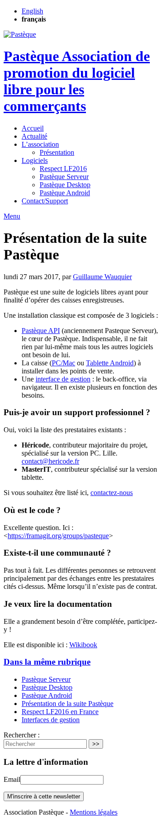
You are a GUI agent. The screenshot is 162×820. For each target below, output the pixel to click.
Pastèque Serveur (64, 176)
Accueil (33, 128)
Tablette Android (110, 363)
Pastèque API (41, 330)
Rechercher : (22, 735)
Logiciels (35, 160)
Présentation (57, 152)
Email (12, 779)
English (32, 11)
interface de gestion (63, 379)
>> (95, 744)
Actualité (34, 136)
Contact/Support (45, 201)
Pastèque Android (65, 193)
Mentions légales (93, 812)
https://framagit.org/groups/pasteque (58, 535)
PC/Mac (63, 363)
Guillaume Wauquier (102, 277)
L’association (40, 144)
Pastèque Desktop (65, 185)
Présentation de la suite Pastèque (67, 703)
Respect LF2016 (63, 168)
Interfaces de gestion (51, 720)
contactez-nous (111, 492)
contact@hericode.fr (50, 461)
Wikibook (83, 645)
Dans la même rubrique (47, 662)
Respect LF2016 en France (60, 711)
